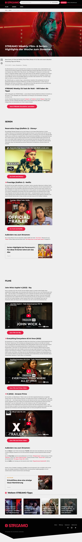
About (55, 524)
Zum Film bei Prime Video (18, 388)
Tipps (21, 6)
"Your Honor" (39, 237)
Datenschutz (74, 524)
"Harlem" (7, 239)
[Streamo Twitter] (71, 527)
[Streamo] (12, 3)
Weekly (10, 10)
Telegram (42, 99)
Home (6, 10)
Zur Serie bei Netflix (16, 229)
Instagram (27, 99)
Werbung (61, 524)
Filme (6, 6)
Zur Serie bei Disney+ (17, 176)
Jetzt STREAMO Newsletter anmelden (22, 106)
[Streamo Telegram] (75, 527)
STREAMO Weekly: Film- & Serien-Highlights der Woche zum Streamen (25, 10)
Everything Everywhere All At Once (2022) (24, 338)
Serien (14, 6)
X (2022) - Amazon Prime (17, 394)
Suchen (55, 2)
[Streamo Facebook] (68, 527)
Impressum (67, 524)
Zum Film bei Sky (15, 332)
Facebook (34, 99)
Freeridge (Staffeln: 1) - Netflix (19, 182)
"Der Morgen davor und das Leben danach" (34, 239)
